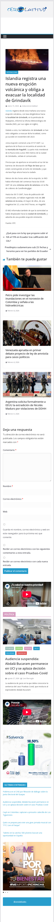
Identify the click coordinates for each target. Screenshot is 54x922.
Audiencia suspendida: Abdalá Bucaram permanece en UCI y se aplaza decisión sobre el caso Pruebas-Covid (26, 666)
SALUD (36, 648)
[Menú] (5, 36)
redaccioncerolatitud (29, 106)
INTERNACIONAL (12, 72)
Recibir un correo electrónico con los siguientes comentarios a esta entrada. (26, 551)
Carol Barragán (28, 678)
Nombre (8, 486)
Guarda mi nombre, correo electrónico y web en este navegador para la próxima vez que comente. (26, 533)
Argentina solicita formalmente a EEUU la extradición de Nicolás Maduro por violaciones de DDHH (26, 405)
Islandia (9, 110)
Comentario (9, 450)
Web (5, 511)
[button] (3, 892)
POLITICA (28, 648)
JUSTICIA (19, 648)
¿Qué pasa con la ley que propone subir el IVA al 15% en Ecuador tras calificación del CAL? (27, 237)
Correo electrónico (13, 499)
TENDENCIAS (22, 653)
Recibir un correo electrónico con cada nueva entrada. (25, 563)
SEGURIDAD (10, 653)
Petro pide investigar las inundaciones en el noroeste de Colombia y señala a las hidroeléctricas (25, 300)
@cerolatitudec (20, 901)
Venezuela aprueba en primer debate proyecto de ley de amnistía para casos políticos (27, 353)
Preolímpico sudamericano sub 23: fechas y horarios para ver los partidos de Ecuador (26, 249)
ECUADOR (9, 648)
